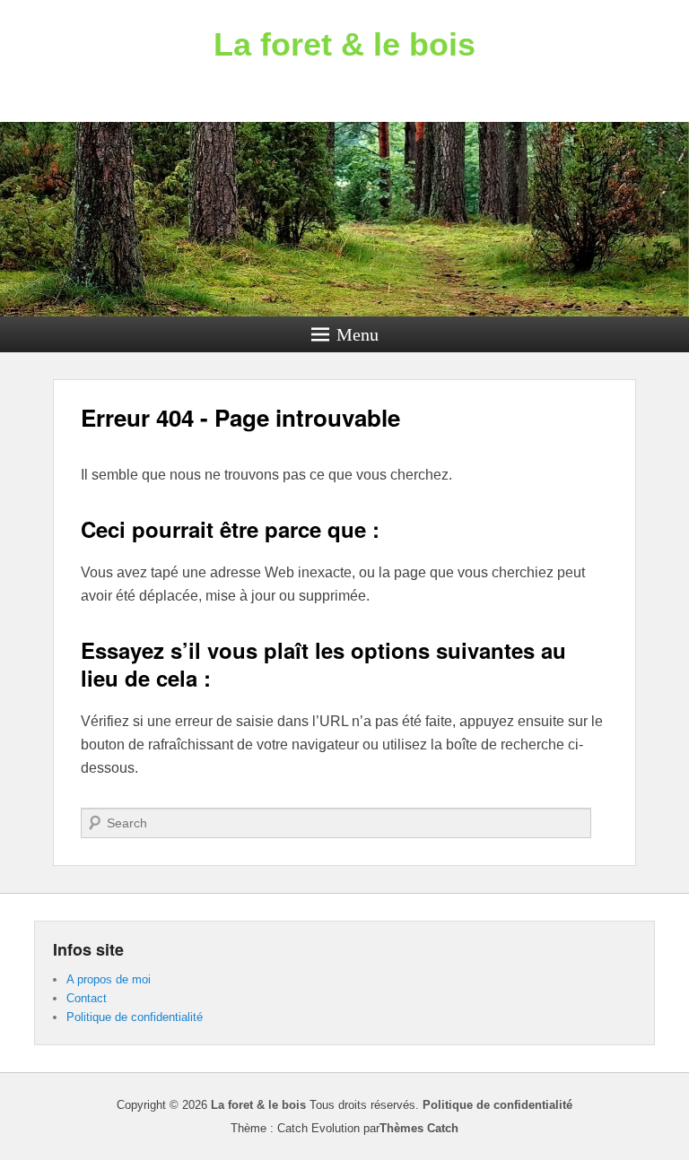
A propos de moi (108, 979)
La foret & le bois (344, 44)
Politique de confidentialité (134, 1017)
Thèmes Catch (418, 1128)
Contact (86, 998)
